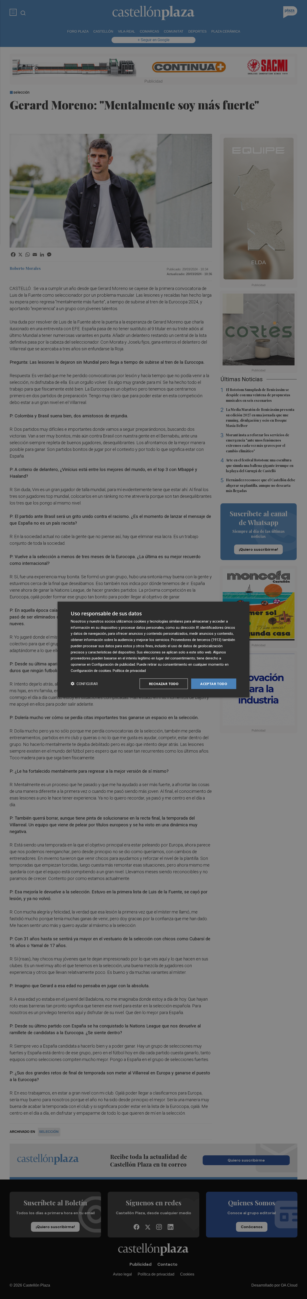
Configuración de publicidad (113, 664)
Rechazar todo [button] (163, 683)
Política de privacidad (129, 670)
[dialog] (153, 649)
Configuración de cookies (91, 670)
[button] (84, 683)
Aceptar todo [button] (213, 683)
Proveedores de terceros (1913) (196, 640)
